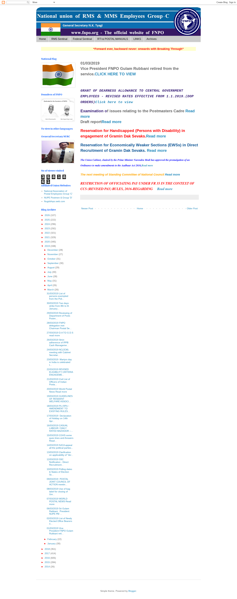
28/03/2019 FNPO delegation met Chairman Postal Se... (59, 326)
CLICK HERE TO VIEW (115, 74)
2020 (47, 241)
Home (42, 39)
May (49, 280)
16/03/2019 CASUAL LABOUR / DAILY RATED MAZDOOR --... (60, 428)
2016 (47, 558)
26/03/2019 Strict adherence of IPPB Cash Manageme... (58, 342)
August (51, 267)
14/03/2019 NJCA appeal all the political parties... (60, 446)
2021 (47, 237)
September (53, 263)
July (49, 272)
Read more (111, 122)
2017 (47, 553)
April (50, 285)
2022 (47, 233)
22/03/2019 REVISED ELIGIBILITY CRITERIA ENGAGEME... (60, 372)
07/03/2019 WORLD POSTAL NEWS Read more (59, 501)
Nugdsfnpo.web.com (54, 201)
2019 (47, 246)
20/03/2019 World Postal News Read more (59, 390)
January (51, 543)
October (51, 258)
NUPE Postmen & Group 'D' (58, 197)
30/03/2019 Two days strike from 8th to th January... (58, 306)
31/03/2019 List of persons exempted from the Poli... (57, 296)
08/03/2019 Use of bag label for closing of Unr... (58, 492)
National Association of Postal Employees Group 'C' (58, 192)
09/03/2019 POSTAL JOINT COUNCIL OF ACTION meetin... (58, 482)
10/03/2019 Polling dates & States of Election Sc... (59, 472)
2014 (47, 566)
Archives (152, 39)
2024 (47, 224)
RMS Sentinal (59, 39)
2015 (47, 562)
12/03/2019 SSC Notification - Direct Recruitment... (58, 462)
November (53, 254)
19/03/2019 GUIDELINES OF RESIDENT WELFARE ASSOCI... (60, 399)
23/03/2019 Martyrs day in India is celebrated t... (59, 362)
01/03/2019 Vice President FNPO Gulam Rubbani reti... (60, 531)
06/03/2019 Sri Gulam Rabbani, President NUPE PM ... (58, 511)
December (53, 250)
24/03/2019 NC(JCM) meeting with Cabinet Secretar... (59, 352)
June (50, 276)
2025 (47, 219)
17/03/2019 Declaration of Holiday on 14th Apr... (59, 418)
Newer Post (87, 208)
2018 (47, 549)
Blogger (132, 591)
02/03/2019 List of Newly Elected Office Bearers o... (59, 521)
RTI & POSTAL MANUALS (112, 39)
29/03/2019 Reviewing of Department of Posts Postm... (59, 316)
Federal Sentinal (82, 39)
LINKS (137, 39)
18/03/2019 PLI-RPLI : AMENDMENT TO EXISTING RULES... (58, 409)
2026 (47, 215)
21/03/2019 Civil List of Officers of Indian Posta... (58, 382)
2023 (47, 228)
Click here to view (114, 102)
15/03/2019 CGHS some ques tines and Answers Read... (60, 438)
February (52, 539)
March (50, 289)
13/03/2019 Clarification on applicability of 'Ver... (60, 453)
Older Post (192, 208)
